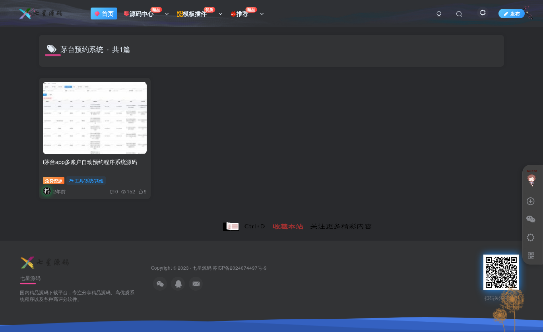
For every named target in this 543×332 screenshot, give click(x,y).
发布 (515, 13)
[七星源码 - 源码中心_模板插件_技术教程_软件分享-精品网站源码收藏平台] (46, 262)
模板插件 (198, 12)
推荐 (246, 12)
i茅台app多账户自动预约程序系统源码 (90, 162)
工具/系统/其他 (89, 180)
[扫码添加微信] (531, 220)
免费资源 (53, 180)
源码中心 (145, 12)
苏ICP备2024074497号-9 (240, 267)
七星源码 (201, 267)
